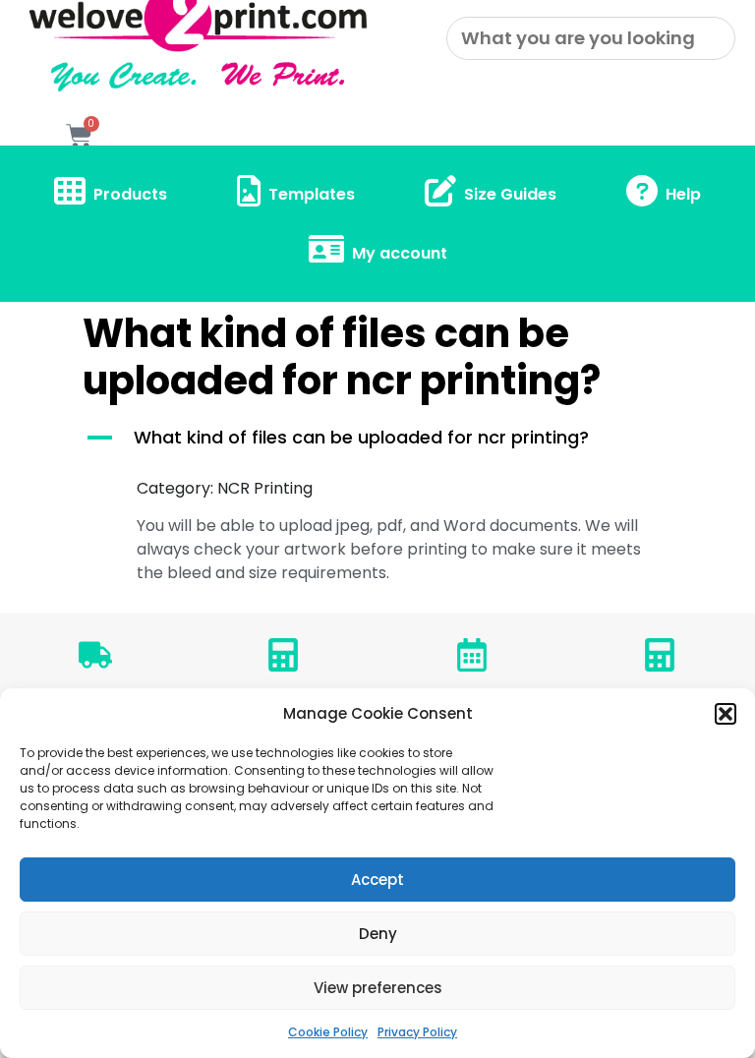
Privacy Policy (417, 1032)
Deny (378, 933)
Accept (377, 879)
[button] (725, 714)
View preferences (378, 987)
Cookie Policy (328, 1032)
